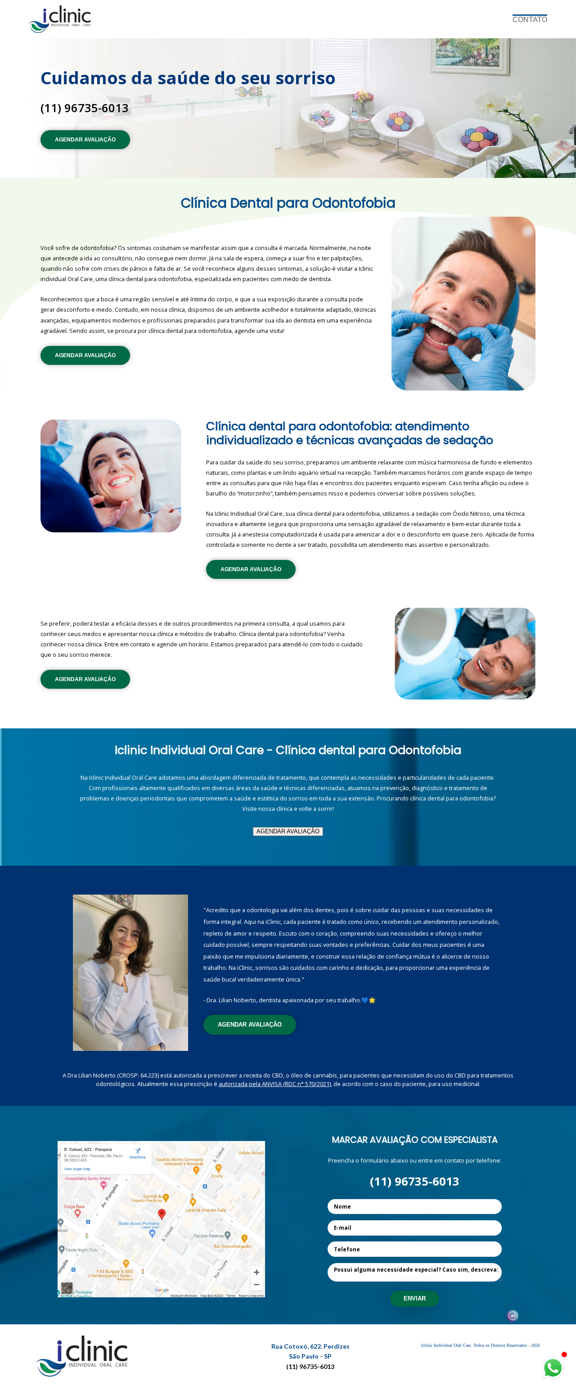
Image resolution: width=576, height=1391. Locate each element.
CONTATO (530, 19)
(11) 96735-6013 (84, 108)
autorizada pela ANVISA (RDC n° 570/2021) (275, 1084)
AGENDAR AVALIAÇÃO (85, 139)
